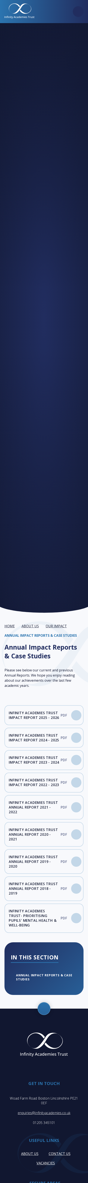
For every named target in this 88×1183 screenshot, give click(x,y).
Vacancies (46, 1163)
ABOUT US (30, 626)
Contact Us (59, 1153)
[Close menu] (78, 11)
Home (9, 626)
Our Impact (56, 626)
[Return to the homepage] (19, 11)
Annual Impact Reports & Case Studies (40, 635)
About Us (29, 1153)
